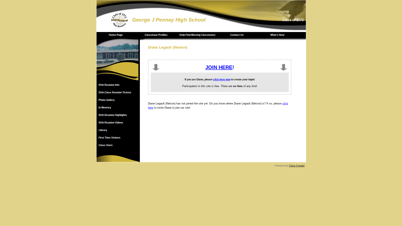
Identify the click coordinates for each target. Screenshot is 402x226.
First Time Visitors (109, 137)
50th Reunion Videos (111, 122)
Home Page (116, 34)
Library (103, 130)
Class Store (106, 145)
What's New (277, 34)
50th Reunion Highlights (113, 115)
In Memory (105, 107)
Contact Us (237, 34)
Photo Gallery (107, 100)
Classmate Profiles (156, 34)
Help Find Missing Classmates (197, 34)
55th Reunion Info (109, 84)
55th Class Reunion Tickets (115, 92)
